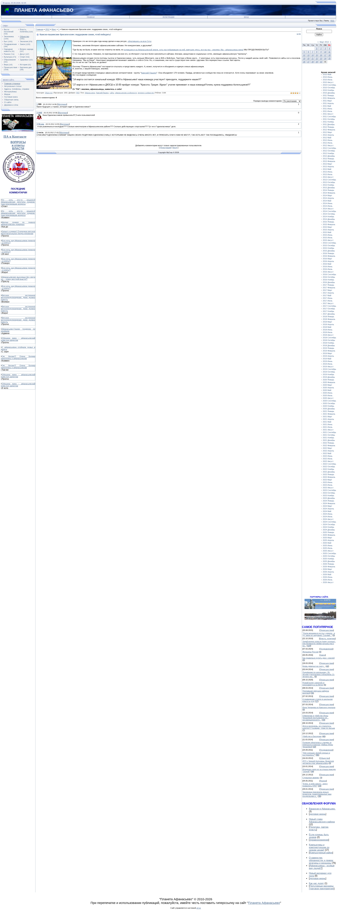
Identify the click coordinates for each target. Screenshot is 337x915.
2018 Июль (327, 332)
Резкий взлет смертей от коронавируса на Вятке (313, 684)
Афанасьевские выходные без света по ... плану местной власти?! (18, 278)
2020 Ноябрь (328, 406)
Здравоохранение (319, 840)
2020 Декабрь (329, 409)
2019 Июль (327, 364)
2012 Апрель (328, 135)
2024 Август (328, 519)
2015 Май (327, 232)
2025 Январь (328, 532)
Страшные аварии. (310, 778)
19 (304, 58)
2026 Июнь (327, 577)
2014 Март (327, 195)
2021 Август (328, 430)
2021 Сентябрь (329, 432)
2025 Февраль (329, 535)
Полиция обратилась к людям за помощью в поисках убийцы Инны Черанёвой (317, 744)
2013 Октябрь (329, 182)
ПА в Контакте (15, 136)
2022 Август (328, 461)
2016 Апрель (328, 261)
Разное (7, 54)
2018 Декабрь (329, 345)
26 (304, 62)
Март (54, 29)
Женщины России (310, 652)
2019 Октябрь (329, 372)
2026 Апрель (328, 572)
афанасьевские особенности (126, 93)
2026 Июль (327, 580)
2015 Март (327, 227)
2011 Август (328, 114)
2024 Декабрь (329, 530)
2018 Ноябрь (328, 343)
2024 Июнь (327, 514)
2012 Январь (328, 127)
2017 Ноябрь (328, 311)
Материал (62, 104)
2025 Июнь (327, 545)
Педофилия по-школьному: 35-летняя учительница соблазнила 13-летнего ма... (318, 674)
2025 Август (328, 551)
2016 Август (328, 272)
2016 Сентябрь (329, 274)
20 (308, 58)
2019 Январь (328, 348)
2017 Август (328, 303)
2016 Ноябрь (328, 280)
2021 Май (327, 422)
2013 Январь (328, 159)
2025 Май (327, 543)
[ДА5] (42, 115)
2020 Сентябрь (329, 401)
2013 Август (328, 177)
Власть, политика (24, 30)
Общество (24, 36)
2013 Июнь (327, 172)
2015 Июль (327, 238)
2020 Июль (327, 395)
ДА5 (77, 93)
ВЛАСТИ (18, 148)
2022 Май (327, 453)
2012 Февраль (329, 130)
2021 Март (327, 416)
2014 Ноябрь (328, 216)
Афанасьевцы (90, 93)
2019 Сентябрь (329, 369)
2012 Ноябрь (328, 153)
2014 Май (327, 201)
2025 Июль (327, 548)
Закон (22, 44)
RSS (332, 21)
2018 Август (328, 335)
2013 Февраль (329, 161)
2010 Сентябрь (329, 85)
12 (304, 55)
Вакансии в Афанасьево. (322, 808)
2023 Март (327, 480)
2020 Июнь (327, 393)
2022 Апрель (328, 451)
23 (321, 58)
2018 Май (327, 327)
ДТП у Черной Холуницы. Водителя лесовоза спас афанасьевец (318, 762)
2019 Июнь (327, 361)
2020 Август (328, 398)
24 (325, 58)
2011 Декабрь (329, 124)
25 (329, 58)
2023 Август (328, 488)
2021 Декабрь (329, 440)
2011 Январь (328, 95)
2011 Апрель (328, 103)
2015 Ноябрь (328, 248)
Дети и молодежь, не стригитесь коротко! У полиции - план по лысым (318, 727)
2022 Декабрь (329, 472)
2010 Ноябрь (328, 90)
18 (329, 55)
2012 (47, 29)
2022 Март (327, 448)
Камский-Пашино (149, 73)
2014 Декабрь (329, 219)
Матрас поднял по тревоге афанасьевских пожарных (18, 223)
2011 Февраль (329, 98)
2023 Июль (327, 485)
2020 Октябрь (329, 403)
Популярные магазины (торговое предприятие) (321, 887)
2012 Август (328, 145)
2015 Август (328, 240)
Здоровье (24, 60)
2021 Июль (327, 427)
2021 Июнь (327, 424)
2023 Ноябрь (328, 495)
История (23, 65)
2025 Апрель (328, 540)
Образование (10, 60)
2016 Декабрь (329, 282)
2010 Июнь (327, 77)
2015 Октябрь (329, 245)
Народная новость (8, 50)
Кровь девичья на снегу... (313, 666)
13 (308, 55)
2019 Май (327, 359)
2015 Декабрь (329, 251)
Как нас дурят (316, 883)
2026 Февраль (329, 566)
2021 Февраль (329, 414)
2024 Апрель (328, 509)
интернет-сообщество (146, 93)
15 (317, 55)
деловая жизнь (318, 814)
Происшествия (10, 67)
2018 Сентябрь (329, 338)
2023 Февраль (329, 477)
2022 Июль (327, 459)
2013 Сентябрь (329, 180)
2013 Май (327, 169)
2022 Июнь (327, 456)
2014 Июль (327, 206)
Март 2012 (324, 42)
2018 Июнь (327, 330)
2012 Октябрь (329, 151)
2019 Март (327, 353)
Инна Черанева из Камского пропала (318, 707)
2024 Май (327, 511)
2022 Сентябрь (329, 464)
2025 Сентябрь (329, 553)
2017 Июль (327, 301)
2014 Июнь (327, 203)
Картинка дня (26, 67)
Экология (24, 41)
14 (313, 55)
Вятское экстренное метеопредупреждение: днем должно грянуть (18, 297)
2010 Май (327, 74)
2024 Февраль (329, 503)
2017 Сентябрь (329, 306)
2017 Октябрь (329, 309)
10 (325, 52)
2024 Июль (327, 516)
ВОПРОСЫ (18, 142)
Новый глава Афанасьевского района (322, 820)
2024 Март (327, 506)
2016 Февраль (329, 256)
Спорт (22, 57)
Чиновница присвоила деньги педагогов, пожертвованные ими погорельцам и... (316, 794)
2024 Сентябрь (329, 522)
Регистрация (168, 17)
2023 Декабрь (329, 498)
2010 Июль (327, 80)
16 (321, 55)
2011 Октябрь (329, 119)
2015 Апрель (328, 230)
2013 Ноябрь (328, 185)
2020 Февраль (329, 382)
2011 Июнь (327, 109)
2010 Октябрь (329, 87)
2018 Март (327, 322)
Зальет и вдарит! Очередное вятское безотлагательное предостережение (18, 232)
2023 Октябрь (329, 493)
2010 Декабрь (329, 93)
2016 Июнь (327, 266)
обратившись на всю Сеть (139, 41)
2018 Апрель (328, 324)
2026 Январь (328, 564)
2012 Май (327, 138)
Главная (90, 17)
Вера (6, 65)
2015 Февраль (329, 224)
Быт (5, 41)
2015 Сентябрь (329, 243)
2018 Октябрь (329, 340)
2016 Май (327, 264)
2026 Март (327, 569)
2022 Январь (328, 443)
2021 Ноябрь (328, 438)
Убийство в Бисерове (312, 736)
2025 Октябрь (329, 556)
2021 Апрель (328, 419)
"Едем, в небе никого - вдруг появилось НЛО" (315, 785)
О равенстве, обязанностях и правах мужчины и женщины (321, 860)
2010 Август (328, 82)
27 (308, 62)
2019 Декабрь (329, 377)
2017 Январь (328, 285)
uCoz (198, 908)
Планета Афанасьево (264, 903)
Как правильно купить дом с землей (318, 658)
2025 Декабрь (329, 561)
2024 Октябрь (329, 524)
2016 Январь (328, 253)
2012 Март (327, 132)
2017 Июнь (327, 298)
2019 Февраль (329, 351)
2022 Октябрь (329, 466)
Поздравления (10, 44)
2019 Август (328, 366)
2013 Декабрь (329, 188)
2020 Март (327, 385)
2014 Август (328, 209)
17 (325, 55)
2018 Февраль (329, 319)
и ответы (18, 145)
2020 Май (327, 390)
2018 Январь (328, 316)
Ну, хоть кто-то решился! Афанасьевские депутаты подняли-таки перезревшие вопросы (18, 202)
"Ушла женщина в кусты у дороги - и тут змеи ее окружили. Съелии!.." (318, 634)
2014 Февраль (329, 193)
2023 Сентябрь (329, 490)
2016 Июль (327, 269)
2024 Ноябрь (328, 527)
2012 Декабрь (329, 156)
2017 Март (327, 290)
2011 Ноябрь (328, 122)
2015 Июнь (327, 235)
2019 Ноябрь (328, 374)
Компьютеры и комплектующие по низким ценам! (319, 847)
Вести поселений (8, 30)
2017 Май (327, 295)
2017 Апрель (328, 293)
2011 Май (327, 106)
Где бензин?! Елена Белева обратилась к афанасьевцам (18, 357)
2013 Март (327, 164)
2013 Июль (327, 174)
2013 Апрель (328, 166)
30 (321, 62)
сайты (112, 93)
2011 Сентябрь (329, 116)
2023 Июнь (327, 482)
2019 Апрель (328, 356)
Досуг (22, 54)
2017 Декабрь (329, 314)
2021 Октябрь (329, 435)
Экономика (9, 36)
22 (317, 58)
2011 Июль (327, 111)
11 (329, 52)
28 (313, 62)
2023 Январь (328, 474)
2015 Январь (328, 222)
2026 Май (327, 574)
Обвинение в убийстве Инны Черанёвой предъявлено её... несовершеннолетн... (315, 718)
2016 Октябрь (329, 277)
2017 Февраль (329, 288)
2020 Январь (328, 380)
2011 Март (327, 101)
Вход (246, 17)
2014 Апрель (328, 198)
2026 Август (328, 582)
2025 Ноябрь (328, 559)
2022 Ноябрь (328, 469)
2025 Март (327, 538)
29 (317, 62)
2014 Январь (328, 190)
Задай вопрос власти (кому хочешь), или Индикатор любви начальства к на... (319, 643)
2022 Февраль (329, 445)
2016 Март (327, 259)
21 (313, 58)
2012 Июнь (327, 140)
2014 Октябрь (329, 214)
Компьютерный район (321, 852)
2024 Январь (328, 501)
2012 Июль (327, 143)
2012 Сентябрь (329, 148)
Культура (8, 57)
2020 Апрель (328, 388)
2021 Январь (328, 411)
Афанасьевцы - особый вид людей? (321, 867)
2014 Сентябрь (329, 211)
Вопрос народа (26, 49)
